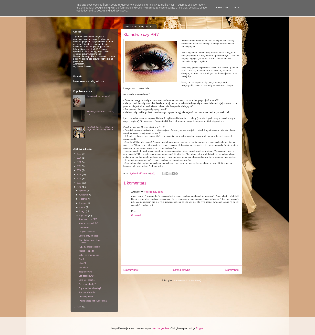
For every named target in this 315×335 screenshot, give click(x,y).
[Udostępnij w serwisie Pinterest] (176, 173)
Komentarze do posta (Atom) (187, 280)
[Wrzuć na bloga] (167, 173)
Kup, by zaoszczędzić (89, 247)
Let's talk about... (87, 280)
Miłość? (82, 263)
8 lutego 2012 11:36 (153, 192)
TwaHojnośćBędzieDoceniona (93, 301)
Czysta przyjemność (88, 236)
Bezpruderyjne (85, 271)
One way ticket (86, 296)
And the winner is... (88, 292)
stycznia (83, 215)
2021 (79, 153)
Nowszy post (130, 270)
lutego (82, 211)
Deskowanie (84, 227)
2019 (79, 162)
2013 (79, 183)
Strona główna (181, 270)
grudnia (83, 190)
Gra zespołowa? (86, 276)
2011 (79, 307)
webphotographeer (160, 328)
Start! (81, 259)
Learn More (222, 7)
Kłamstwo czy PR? (88, 219)
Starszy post (232, 270)
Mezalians (83, 267)
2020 (79, 158)
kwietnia (83, 203)
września (83, 195)
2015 (79, 174)
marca (82, 207)
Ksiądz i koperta (86, 251)
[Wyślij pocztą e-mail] (164, 173)
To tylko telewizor (87, 231)
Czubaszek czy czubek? (98, 96)
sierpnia (83, 199)
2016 (79, 170)
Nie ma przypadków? (88, 223)
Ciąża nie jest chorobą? (90, 288)
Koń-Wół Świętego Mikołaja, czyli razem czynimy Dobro (100, 128)
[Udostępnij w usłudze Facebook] (173, 173)
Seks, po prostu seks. (89, 255)
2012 (79, 187)
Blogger (199, 328)
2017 (79, 166)
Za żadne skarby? (87, 284)
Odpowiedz (136, 215)
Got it (235, 7)
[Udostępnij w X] (170, 173)
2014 (79, 178)
